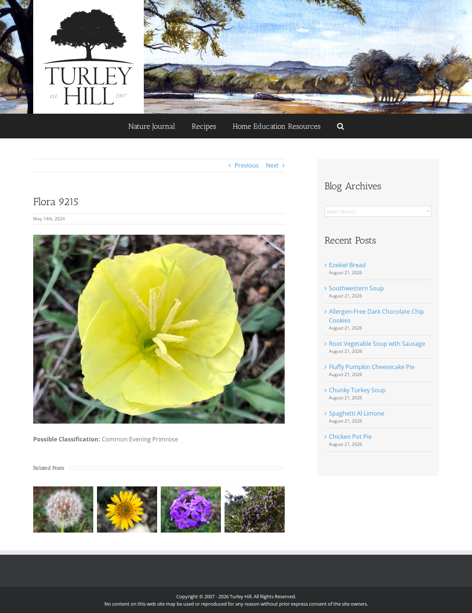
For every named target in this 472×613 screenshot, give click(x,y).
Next (272, 165)
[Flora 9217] (127, 490)
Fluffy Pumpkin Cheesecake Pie (371, 367)
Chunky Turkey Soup (357, 390)
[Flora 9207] (63, 490)
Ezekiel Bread (347, 265)
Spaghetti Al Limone (356, 413)
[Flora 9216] (191, 490)
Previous (247, 165)
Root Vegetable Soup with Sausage (377, 344)
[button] (340, 126)
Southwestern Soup (356, 288)
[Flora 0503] (255, 490)
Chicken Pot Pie (350, 437)
